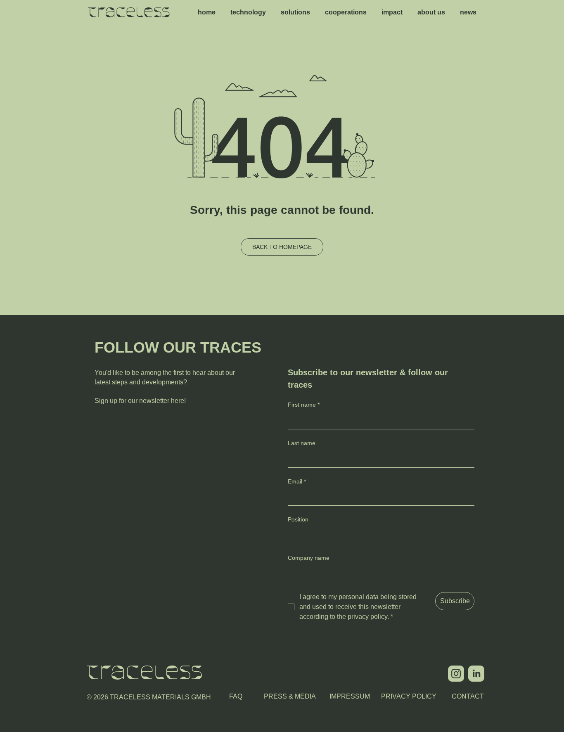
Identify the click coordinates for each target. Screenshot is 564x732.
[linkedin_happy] (476, 674)
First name (304, 404)
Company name (308, 557)
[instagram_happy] (456, 674)
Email (297, 481)
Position (298, 519)
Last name (301, 443)
